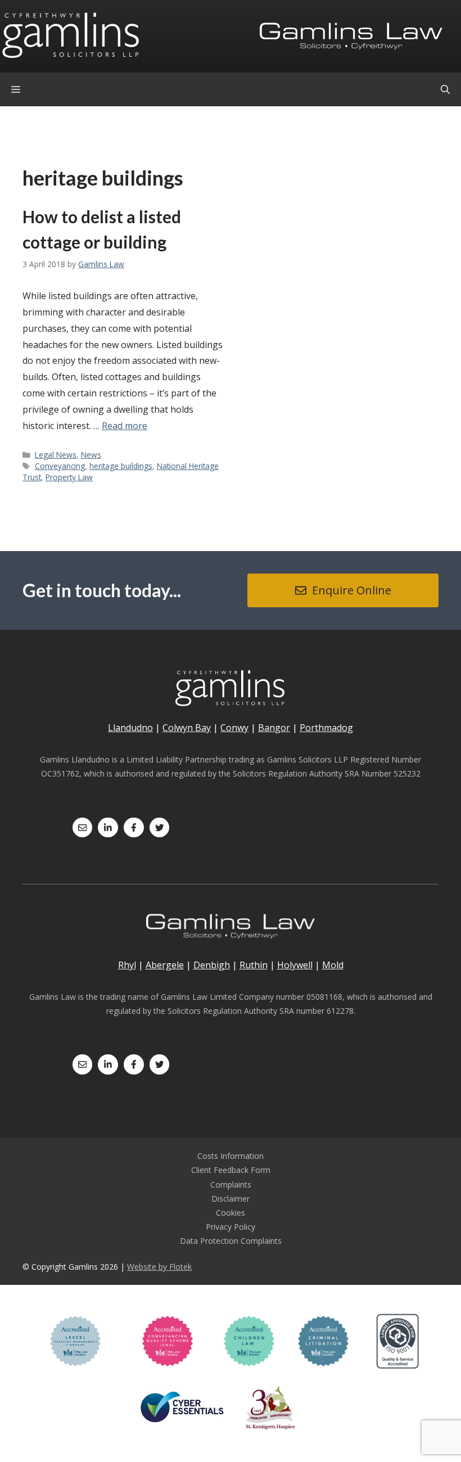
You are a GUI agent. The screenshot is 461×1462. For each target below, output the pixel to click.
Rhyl (127, 965)
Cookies (230, 1212)
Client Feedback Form (230, 1170)
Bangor (274, 727)
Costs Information (230, 1155)
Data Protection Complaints (231, 1240)
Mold (333, 965)
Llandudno (130, 727)
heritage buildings (120, 466)
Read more (124, 425)
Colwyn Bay (186, 727)
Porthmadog (326, 727)
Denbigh (211, 965)
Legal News (55, 454)
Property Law (69, 477)
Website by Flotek (159, 1266)
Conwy (234, 727)
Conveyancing (60, 466)
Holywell (295, 965)
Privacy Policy (230, 1226)
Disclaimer (230, 1198)
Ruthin (253, 965)
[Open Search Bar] (445, 89)
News (91, 454)
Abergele (165, 965)
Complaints (230, 1184)
